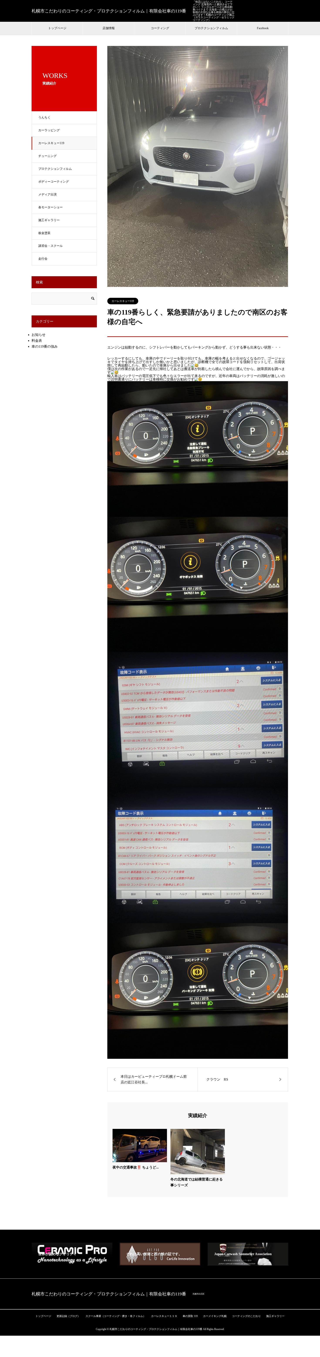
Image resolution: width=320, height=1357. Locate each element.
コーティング (160, 28)
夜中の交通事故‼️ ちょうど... (136, 1167)
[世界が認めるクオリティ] (72, 1263)
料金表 (37, 340)
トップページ (57, 28)
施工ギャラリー (49, 220)
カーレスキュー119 (51, 143)
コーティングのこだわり (246, 1316)
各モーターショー (50, 207)
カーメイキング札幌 (215, 1316)
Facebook (263, 28)
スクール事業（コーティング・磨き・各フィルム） (116, 1316)
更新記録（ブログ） (68, 1316)
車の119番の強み (45, 346)
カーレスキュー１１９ (164, 1316)
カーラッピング (49, 130)
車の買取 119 (190, 1316)
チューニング (47, 156)
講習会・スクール (50, 245)
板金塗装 (44, 233)
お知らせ (38, 335)
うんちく (44, 117)
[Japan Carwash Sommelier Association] (248, 1263)
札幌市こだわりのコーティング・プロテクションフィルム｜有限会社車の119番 (109, 11)
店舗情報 (109, 28)
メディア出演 (47, 194)
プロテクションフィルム (211, 28)
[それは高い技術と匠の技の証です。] (160, 1263)
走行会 (42, 258)
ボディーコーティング (53, 181)
